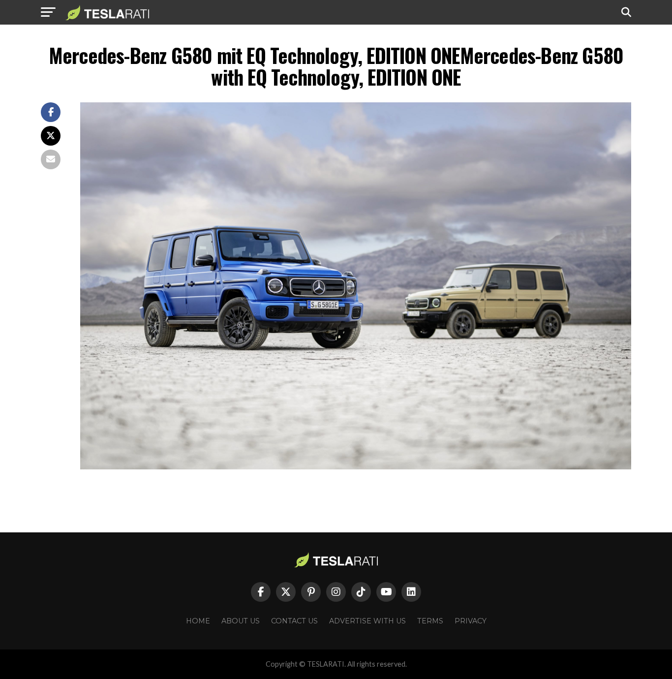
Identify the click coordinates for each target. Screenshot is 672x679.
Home (198, 621)
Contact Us (294, 621)
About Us (240, 621)
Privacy (471, 621)
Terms (430, 621)
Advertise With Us (367, 621)
